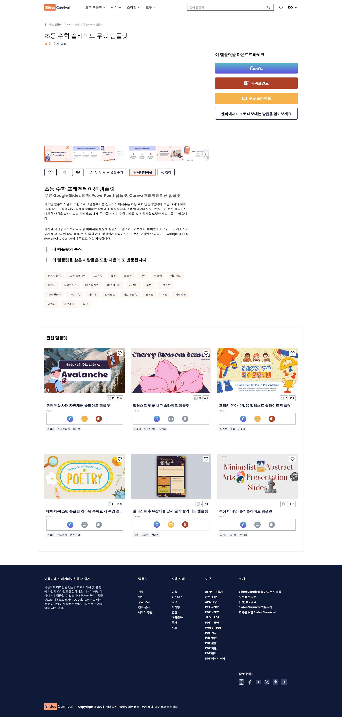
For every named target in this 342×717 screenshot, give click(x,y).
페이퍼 (51, 304)
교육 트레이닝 (78, 275)
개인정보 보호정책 (166, 707)
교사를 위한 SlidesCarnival (257, 612)
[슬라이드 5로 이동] (170, 154)
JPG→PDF (212, 617)
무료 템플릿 (55, 24)
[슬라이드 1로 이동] (58, 154)
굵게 (113, 275)
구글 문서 (144, 602)
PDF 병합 (211, 638)
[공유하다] (64, 172)
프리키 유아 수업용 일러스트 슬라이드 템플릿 (255, 405)
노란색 (223, 428)
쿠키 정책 (147, 707)
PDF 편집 (211, 633)
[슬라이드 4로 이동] (142, 154)
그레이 (223, 534)
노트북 (128, 275)
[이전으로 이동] (48, 154)
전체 (141, 592)
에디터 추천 (145, 612)
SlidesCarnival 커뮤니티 (255, 607)
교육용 (98, 275)
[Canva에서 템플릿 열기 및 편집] (256, 68)
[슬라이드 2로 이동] (86, 154)
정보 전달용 (130, 294)
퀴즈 (164, 294)
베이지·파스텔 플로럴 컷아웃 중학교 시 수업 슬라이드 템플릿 (94, 511)
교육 (174, 592)
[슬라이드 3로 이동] (114, 154)
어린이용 (75, 294)
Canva (68, 24)
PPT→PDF (212, 607)
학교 (85, 304)
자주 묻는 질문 (247, 597)
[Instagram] (241, 682)
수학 (148, 285)
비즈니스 (177, 597)
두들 (232, 428)
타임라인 (181, 294)
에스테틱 (62, 534)
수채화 (162, 428)
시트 (174, 628)
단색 (143, 275)
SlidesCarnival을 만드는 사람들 (260, 592)
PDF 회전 (211, 648)
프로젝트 (69, 304)
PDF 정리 (211, 653)
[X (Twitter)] (267, 682)
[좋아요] (50, 172)
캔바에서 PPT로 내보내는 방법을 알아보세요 (256, 113)
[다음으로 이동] (205, 154)
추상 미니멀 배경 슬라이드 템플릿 (245, 511)
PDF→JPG (212, 623)
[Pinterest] (275, 682)
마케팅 (51, 285)
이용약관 (112, 707)
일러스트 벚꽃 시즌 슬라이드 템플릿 (161, 405)
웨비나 (92, 294)
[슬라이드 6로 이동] (198, 154)
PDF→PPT (212, 612)
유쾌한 (76, 428)
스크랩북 (165, 285)
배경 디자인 (92, 285)
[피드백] (78, 172)
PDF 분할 (211, 643)
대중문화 (177, 617)
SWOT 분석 (54, 275)
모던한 (233, 534)
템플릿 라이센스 (129, 707)
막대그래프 (70, 285)
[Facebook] (250, 682)
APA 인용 (211, 602)
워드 (141, 597)
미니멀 (243, 534)
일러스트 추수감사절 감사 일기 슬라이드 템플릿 (170, 511)
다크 (136, 534)
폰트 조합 (211, 597)
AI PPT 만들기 (214, 592)
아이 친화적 (54, 294)
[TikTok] (284, 682)
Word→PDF (213, 628)
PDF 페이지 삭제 (215, 658)
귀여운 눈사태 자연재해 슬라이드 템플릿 (78, 405)
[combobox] (230, 7)
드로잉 (145, 534)
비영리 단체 (114, 285)
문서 (174, 623)
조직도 (149, 294)
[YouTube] (258, 682)
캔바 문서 (144, 607)
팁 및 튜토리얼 (247, 602)
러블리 (158, 275)
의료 (174, 602)
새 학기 (133, 285)
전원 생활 (75, 534)
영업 (174, 612)
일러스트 (110, 294)
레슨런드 (175, 275)
